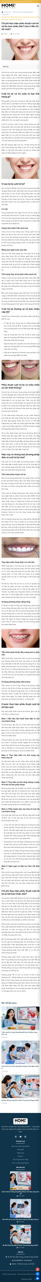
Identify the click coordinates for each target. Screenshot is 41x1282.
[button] (37, 67)
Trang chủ (7, 12)
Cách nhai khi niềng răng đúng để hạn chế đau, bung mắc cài (20, 1192)
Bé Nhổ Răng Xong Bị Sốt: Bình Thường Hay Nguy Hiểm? (20, 1100)
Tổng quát (5, 14)
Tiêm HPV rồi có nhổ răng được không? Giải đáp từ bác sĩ (20, 1219)
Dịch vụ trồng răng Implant (20, 1163)
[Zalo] (37, 1278)
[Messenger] (37, 1274)
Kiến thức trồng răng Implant (23, 12)
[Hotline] (37, 1269)
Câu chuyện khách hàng (20, 1159)
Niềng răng (20, 1153)
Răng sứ (20, 1156)
